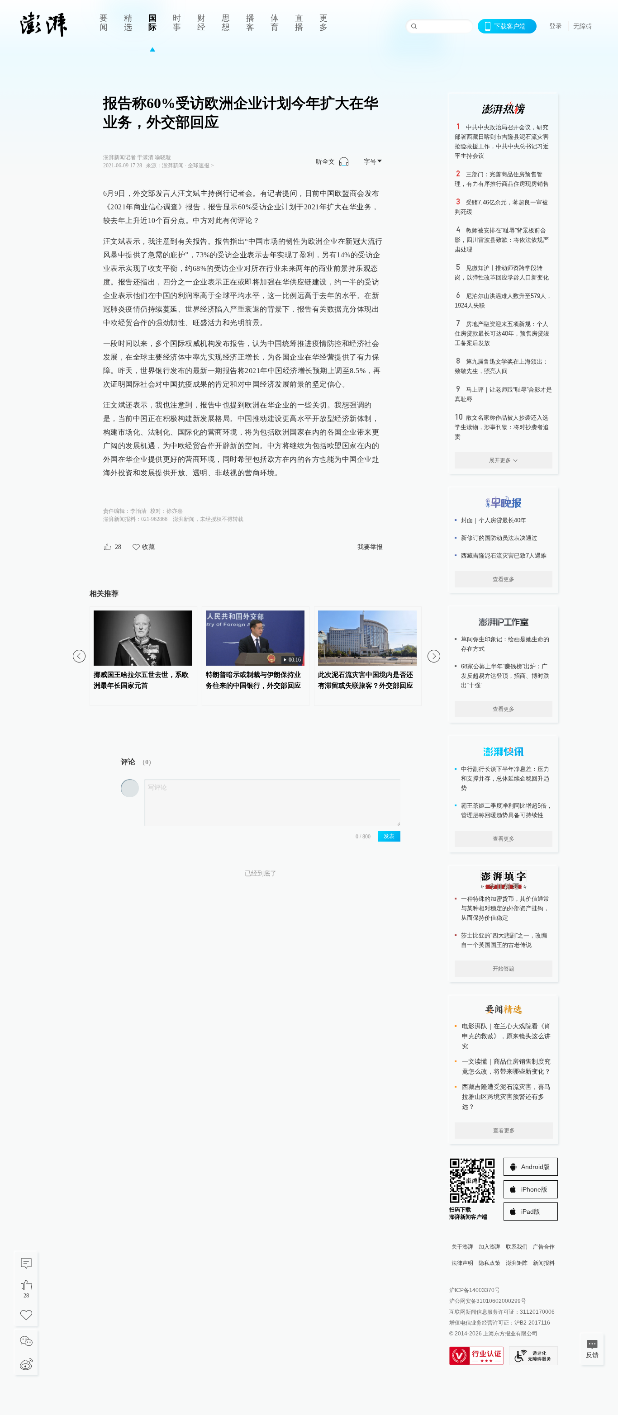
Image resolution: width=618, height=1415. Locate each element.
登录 (555, 25)
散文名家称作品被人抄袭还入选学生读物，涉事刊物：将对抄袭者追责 (502, 427)
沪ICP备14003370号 (474, 1290)
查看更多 (503, 579)
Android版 (535, 1166)
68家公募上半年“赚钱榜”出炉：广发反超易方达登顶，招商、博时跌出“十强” (505, 676)
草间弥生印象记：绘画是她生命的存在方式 (505, 644)
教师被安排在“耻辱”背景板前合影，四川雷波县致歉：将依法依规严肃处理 (502, 240)
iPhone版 (534, 1189)
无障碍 (582, 26)
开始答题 (503, 968)
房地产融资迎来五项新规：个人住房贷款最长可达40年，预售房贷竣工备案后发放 (502, 333)
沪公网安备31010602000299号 (487, 1301)
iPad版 (530, 1211)
